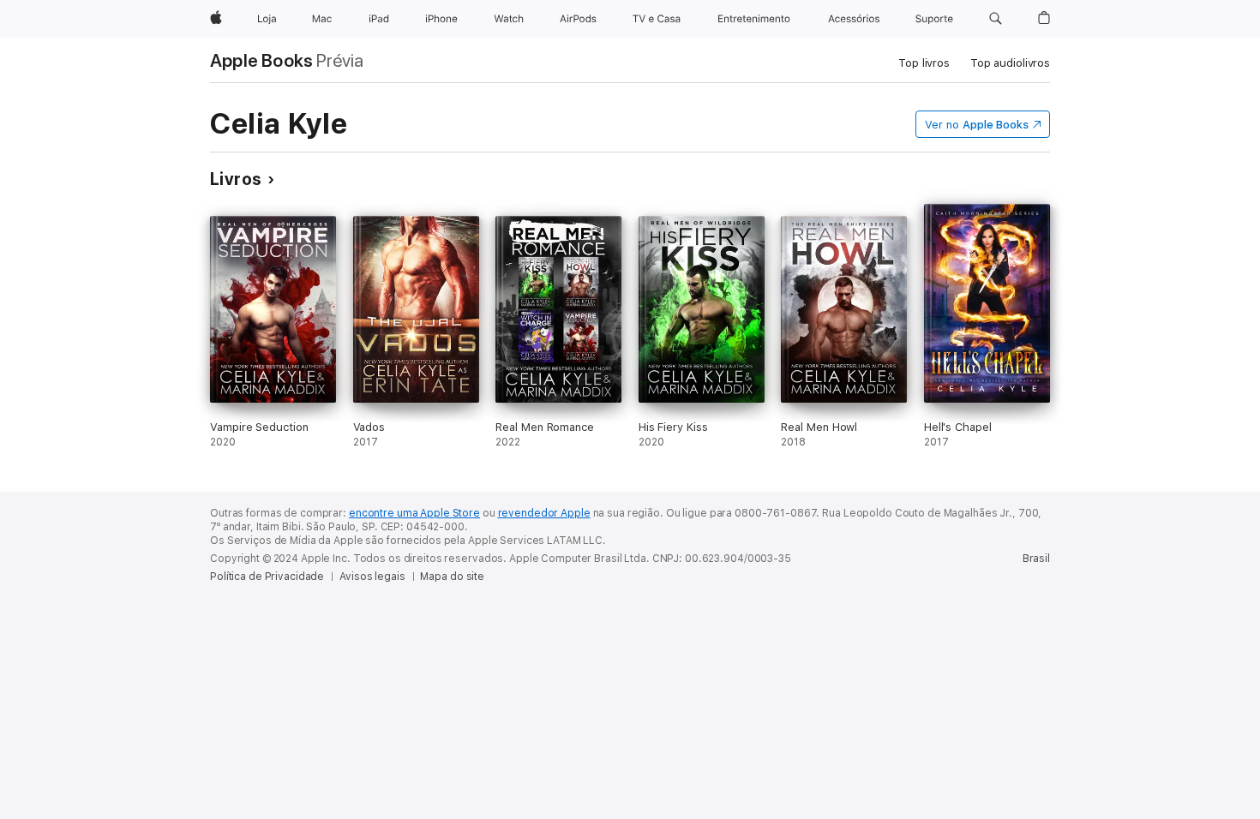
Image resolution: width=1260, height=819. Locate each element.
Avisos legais (372, 577)
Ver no (977, 124)
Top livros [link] (924, 63)
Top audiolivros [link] (1010, 63)
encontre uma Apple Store (414, 513)
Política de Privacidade (267, 577)
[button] (995, 19)
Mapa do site (452, 577)
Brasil (1036, 559)
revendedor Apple (544, 513)
